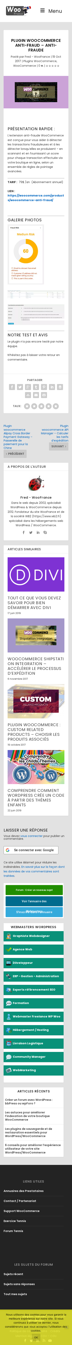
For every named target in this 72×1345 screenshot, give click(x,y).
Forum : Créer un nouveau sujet (34, 889)
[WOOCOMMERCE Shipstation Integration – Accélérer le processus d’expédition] (36, 635)
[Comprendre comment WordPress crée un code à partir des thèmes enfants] (36, 767)
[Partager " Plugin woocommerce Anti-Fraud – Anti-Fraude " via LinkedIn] (52, 387)
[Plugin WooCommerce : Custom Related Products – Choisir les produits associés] (36, 701)
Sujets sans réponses (19, 1284)
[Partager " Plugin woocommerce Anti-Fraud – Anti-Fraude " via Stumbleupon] (28, 395)
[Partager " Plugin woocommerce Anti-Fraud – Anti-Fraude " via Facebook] (12, 387)
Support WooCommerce (22, 1211)
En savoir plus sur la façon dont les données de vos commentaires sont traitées (34, 871)
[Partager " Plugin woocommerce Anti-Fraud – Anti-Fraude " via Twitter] (20, 387)
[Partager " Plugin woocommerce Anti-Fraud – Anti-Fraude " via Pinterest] (44, 387)
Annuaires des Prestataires (24, 1191)
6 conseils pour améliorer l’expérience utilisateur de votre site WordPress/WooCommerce (33, 1148)
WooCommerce (24, 66)
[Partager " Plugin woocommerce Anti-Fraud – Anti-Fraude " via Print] (44, 395)
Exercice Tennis (15, 1221)
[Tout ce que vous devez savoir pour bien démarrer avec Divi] (36, 574)
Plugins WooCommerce (40, 61)
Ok (36, 1337)
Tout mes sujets (15, 1294)
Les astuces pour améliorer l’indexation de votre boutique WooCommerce (27, 1116)
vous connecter (31, 836)
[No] (66, 1327)
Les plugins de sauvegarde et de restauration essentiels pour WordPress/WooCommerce (28, 1132)
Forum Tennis (13, 1231)
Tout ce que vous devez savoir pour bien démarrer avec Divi (34, 602)
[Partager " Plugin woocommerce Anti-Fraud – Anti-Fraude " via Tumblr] (36, 387)
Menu (55, 11)
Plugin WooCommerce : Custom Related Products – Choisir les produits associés (34, 732)
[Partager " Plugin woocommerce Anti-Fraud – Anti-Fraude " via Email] (36, 395)
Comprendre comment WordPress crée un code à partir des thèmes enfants (36, 798)
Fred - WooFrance (37, 57)
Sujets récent (13, 1274)
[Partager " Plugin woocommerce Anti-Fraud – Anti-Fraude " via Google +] (28, 387)
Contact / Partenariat (20, 1201)
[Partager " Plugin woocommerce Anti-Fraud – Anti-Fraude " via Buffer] (60, 387)
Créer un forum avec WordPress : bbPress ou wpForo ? (29, 1101)
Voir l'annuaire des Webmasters (34, 903)
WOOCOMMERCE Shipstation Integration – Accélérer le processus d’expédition (36, 666)
